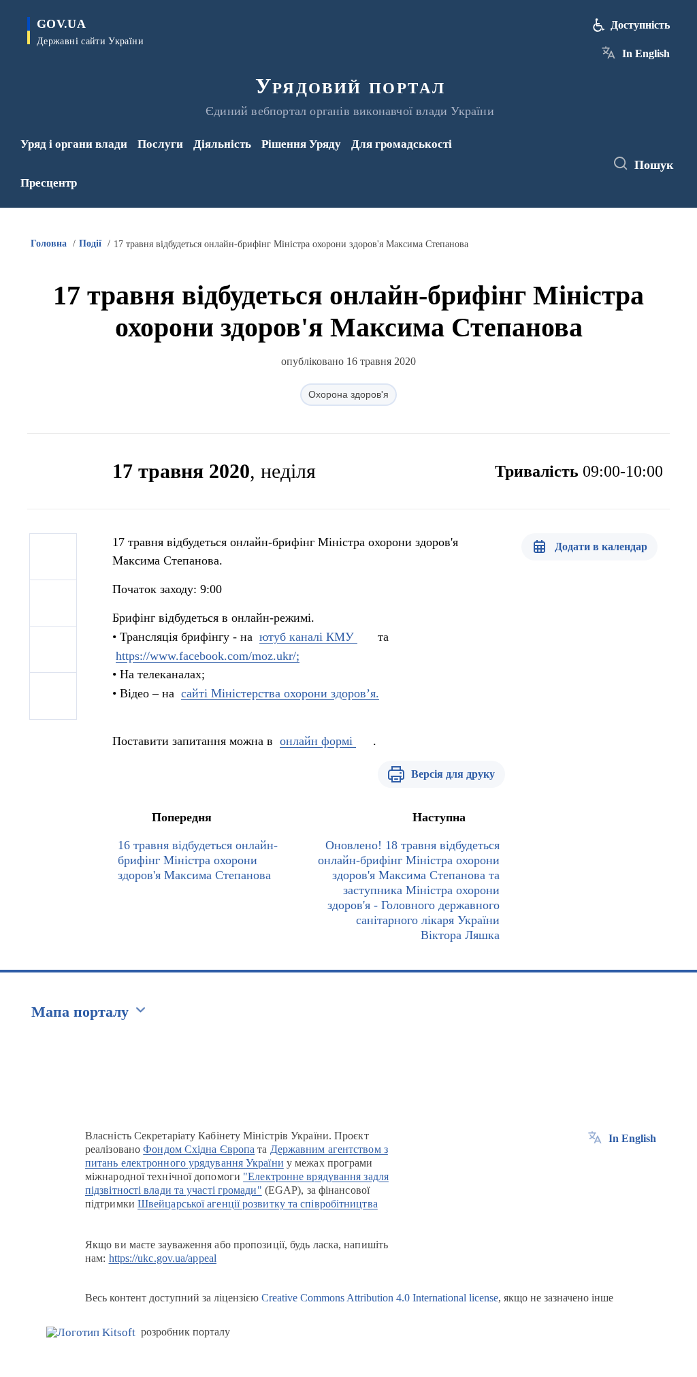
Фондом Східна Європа (199, 1149)
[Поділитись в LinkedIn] (53, 696)
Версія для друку (453, 774)
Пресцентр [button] (48, 182)
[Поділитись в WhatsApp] (53, 650)
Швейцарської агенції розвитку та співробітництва (257, 1203)
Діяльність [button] (222, 144)
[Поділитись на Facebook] (53, 557)
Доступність (640, 25)
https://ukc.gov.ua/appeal (163, 1258)
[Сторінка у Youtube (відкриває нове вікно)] (547, 173)
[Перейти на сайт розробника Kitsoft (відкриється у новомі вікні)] (91, 1332)
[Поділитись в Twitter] (53, 603)
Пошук (653, 165)
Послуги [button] (160, 144)
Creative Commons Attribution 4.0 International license (379, 1297)
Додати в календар (601, 546)
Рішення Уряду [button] (301, 144)
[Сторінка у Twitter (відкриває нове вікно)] (567, 154)
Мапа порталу (80, 1011)
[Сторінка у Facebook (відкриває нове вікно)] (544, 154)
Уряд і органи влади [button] (73, 144)
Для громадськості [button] (401, 144)
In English (646, 53)
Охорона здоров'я (348, 394)
